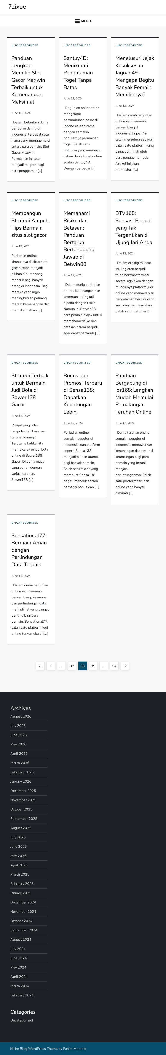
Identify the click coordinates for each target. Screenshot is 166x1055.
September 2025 (23, 818)
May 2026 (18, 744)
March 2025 (19, 874)
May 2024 (18, 967)
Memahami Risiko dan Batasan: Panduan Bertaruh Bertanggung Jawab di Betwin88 (79, 238)
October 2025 (21, 809)
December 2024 (23, 902)
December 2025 (23, 790)
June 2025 (18, 846)
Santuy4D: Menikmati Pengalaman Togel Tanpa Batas (78, 73)
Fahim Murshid (74, 1048)
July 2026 (18, 725)
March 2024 (19, 986)
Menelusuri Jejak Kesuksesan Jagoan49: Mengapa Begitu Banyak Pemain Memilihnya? (134, 76)
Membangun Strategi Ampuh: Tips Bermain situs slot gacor (30, 224)
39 (94, 665)
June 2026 (18, 735)
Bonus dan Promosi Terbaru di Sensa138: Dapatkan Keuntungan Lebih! (83, 393)
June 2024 (18, 958)
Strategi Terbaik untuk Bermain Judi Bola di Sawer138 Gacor (29, 390)
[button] (83, 21)
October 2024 (21, 921)
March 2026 (19, 763)
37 (73, 665)
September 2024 (23, 930)
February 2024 (22, 995)
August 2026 (20, 716)
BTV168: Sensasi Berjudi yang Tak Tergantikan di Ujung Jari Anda (133, 228)
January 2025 (20, 893)
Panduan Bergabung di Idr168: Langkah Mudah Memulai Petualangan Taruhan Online (134, 393)
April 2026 (19, 753)
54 (115, 665)
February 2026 (22, 772)
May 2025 (18, 856)
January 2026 (20, 781)
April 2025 (19, 865)
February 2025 (22, 883)
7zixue (17, 7)
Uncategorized (25, 45)
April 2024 (19, 976)
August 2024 (20, 939)
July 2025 (18, 837)
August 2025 (20, 828)
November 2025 (23, 800)
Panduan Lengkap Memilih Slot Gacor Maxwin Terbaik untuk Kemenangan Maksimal (28, 80)
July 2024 (18, 948)
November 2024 (23, 911)
